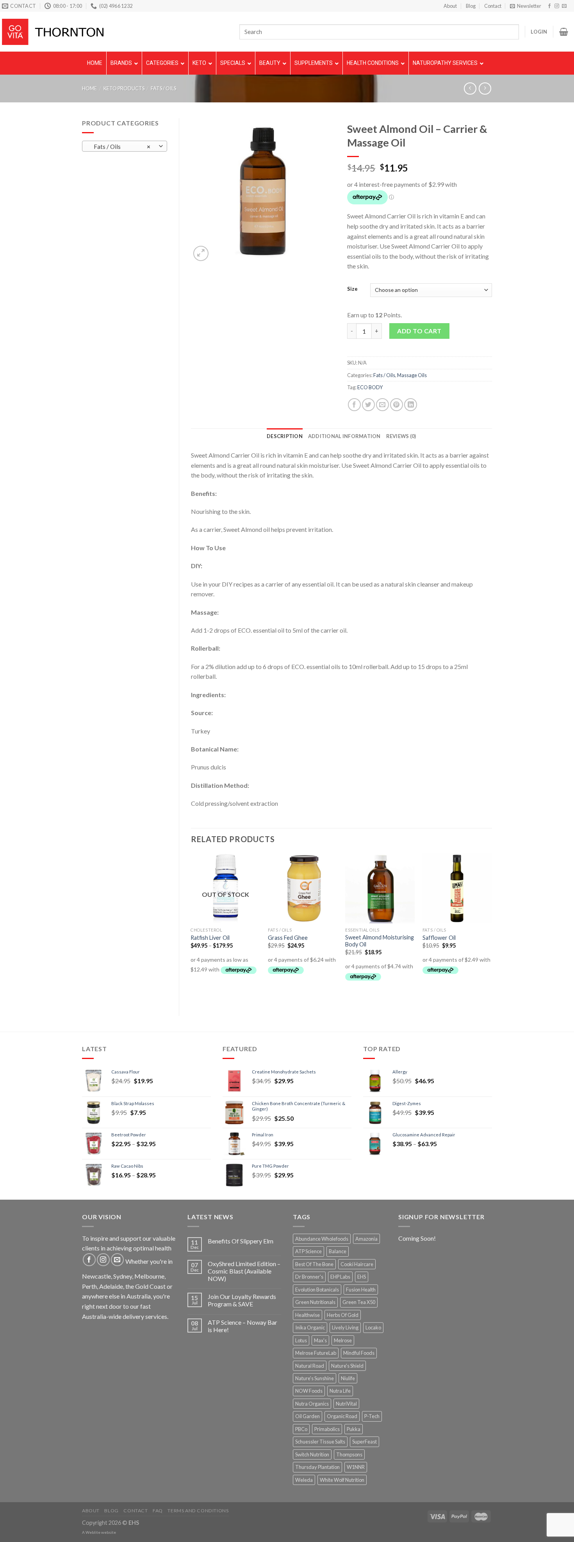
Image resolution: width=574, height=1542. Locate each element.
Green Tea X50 (358, 1302)
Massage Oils (412, 375)
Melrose (343, 1340)
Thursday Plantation (317, 1467)
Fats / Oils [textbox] (120, 146)
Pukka (353, 1429)
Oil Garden (307, 1416)
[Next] (491, 928)
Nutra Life (340, 1391)
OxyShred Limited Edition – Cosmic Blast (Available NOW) (244, 1271)
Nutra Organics (312, 1404)
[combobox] (124, 146)
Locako (373, 1327)
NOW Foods (309, 1391)
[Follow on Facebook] (549, 6)
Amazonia (366, 1239)
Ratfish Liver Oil (210, 937)
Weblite (93, 1532)
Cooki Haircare (356, 1264)
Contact (492, 6)
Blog (471, 6)
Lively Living (345, 1327)
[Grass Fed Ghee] (302, 888)
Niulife (348, 1378)
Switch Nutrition (312, 1454)
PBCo (301, 1429)
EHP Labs (340, 1277)
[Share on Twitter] (368, 404)
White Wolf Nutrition (342, 1480)
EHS (361, 1277)
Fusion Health (361, 1289)
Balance (337, 1251)
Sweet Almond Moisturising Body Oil (379, 941)
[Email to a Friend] (382, 404)
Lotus (301, 1340)
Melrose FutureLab (315, 1353)
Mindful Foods (358, 1353)
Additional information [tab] (344, 436)
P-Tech (372, 1416)
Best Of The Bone (314, 1264)
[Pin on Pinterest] (396, 404)
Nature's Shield (347, 1366)
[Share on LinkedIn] (410, 404)
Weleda (304, 1480)
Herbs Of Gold (342, 1315)
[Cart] (563, 31)
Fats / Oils (163, 88)
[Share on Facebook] (354, 404)
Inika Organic (310, 1327)
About (450, 6)
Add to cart (419, 331)
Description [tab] (285, 436)
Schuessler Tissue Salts (320, 1441)
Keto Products (123, 88)
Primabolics (327, 1429)
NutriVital (346, 1404)
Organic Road (342, 1416)
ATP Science (308, 1251)
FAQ (158, 1510)
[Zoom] (201, 253)
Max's (320, 1340)
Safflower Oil (439, 937)
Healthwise (307, 1315)
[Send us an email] (564, 6)
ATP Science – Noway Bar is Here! (242, 1325)
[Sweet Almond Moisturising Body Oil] (380, 888)
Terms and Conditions (198, 1510)
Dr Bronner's (309, 1277)
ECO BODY (370, 387)
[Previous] (191, 928)
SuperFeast (364, 1441)
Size (352, 289)
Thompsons (349, 1454)
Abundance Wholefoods (321, 1239)
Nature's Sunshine (314, 1378)
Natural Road (309, 1366)
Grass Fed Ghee (288, 937)
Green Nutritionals (315, 1302)
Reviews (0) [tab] (401, 436)
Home (89, 88)
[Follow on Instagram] (556, 6)
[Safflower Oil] (457, 888)
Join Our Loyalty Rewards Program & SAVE (242, 1300)
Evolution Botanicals (317, 1289)
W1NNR (356, 1467)
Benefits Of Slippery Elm (240, 1241)
